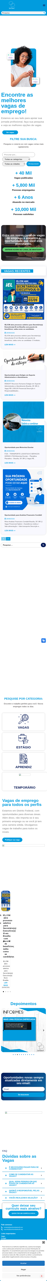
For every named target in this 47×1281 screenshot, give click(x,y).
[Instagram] (10, 1237)
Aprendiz (23, 767)
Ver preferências (23, 1276)
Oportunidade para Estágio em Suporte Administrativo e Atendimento (10, 924)
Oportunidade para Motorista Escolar (19, 447)
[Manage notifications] (41, 1276)
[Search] (44, 12)
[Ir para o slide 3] (17, 1033)
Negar (23, 1269)
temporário (24, 787)
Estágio (23, 747)
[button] (43, 1242)
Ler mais (6, 963)
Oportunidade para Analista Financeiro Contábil (23, 515)
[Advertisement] (23, 30)
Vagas (23, 727)
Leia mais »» (10, 345)
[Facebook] (4, 1237)
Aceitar (23, 1263)
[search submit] (43, 545)
